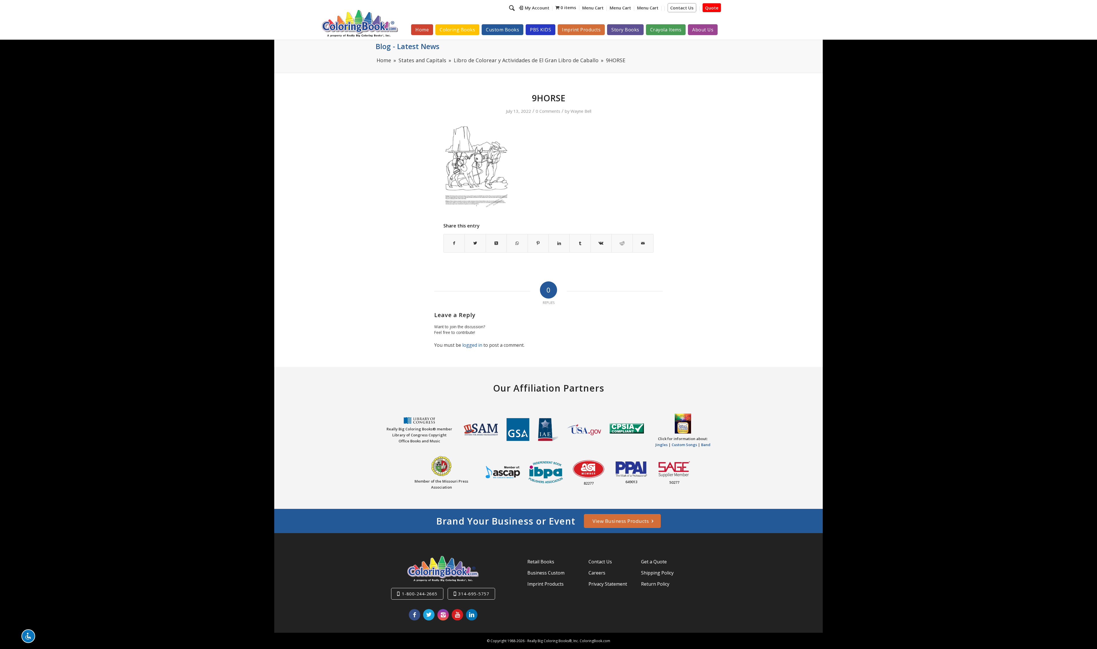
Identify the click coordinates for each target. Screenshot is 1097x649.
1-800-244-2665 (419, 593)
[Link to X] (429, 614)
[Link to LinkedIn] (471, 614)
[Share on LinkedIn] (559, 243)
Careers (596, 573)
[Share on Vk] (601, 243)
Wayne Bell (580, 111)
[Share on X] (475, 243)
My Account (537, 8)
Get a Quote (654, 562)
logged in (472, 345)
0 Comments (548, 111)
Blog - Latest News (407, 46)
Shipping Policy (657, 573)
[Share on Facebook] (454, 243)
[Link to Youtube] (457, 614)
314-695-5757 (473, 593)
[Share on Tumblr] (580, 243)
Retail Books (540, 562)
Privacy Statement (607, 584)
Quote (711, 8)
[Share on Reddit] (622, 243)
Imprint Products (545, 584)
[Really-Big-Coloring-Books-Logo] (359, 23)
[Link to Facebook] (414, 614)
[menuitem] (534, 8)
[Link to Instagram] (443, 614)
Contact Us (682, 8)
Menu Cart (593, 8)
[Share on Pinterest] (538, 243)
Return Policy (655, 584)
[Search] (512, 8)
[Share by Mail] (643, 243)
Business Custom (545, 573)
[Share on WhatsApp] (517, 243)
